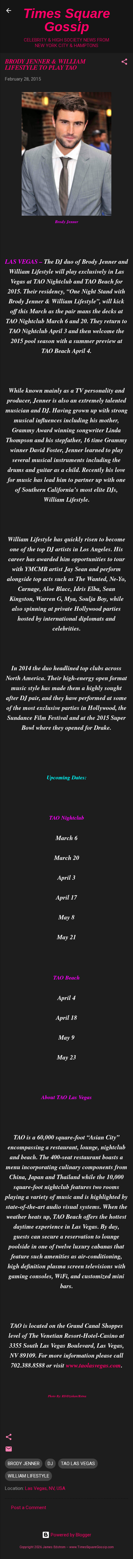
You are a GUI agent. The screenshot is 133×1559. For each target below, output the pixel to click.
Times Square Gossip (66, 20)
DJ (50, 1463)
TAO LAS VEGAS (78, 1463)
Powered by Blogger (70, 1535)
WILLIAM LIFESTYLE (28, 1476)
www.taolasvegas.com (93, 1365)
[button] (124, 63)
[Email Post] (8, 1451)
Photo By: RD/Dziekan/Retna (66, 1396)
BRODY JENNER (24, 1463)
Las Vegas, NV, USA (45, 1488)
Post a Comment (28, 1507)
